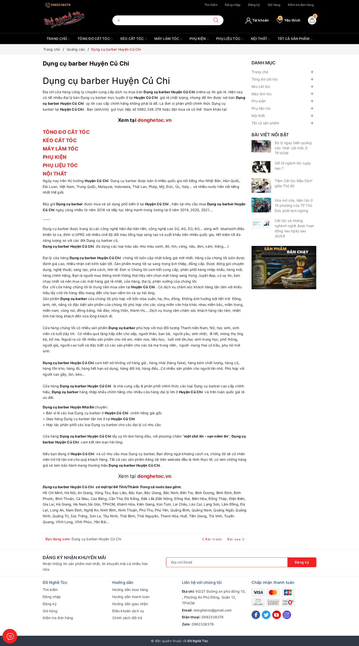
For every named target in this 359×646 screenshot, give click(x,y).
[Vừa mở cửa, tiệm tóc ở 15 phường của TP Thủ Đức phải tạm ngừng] (261, 205)
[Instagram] (287, 615)
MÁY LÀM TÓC (61, 149)
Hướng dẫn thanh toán (130, 597)
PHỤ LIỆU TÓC (61, 165)
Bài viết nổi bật (270, 134)
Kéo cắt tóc (132, 38)
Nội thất (259, 38)
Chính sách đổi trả (127, 618)
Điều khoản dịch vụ (128, 611)
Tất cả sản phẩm (294, 38)
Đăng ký (254, 5)
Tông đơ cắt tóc (94, 38)
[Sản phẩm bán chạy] (284, 267)
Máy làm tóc (167, 38)
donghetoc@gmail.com (213, 610)
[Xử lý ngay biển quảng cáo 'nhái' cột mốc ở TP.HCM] (261, 146)
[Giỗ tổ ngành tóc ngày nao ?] (261, 167)
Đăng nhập (232, 5)
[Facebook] (256, 615)
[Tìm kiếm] (215, 20)
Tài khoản (260, 20)
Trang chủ (57, 38)
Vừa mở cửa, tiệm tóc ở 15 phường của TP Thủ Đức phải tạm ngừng (294, 205)
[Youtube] (276, 615)
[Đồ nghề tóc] (64, 20)
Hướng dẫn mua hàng (130, 590)
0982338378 (60, 5)
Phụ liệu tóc (228, 38)
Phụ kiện (198, 38)
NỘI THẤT (55, 174)
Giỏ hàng (274, 5)
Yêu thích (289, 20)
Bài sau (234, 539)
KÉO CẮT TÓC (60, 140)
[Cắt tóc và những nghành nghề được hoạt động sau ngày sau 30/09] (261, 223)
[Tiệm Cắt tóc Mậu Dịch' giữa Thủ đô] (261, 185)
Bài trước (214, 539)
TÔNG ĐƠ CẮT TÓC (67, 132)
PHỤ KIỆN (55, 157)
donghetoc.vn (154, 120)
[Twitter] (266, 615)
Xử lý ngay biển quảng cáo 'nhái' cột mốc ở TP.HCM (293, 148)
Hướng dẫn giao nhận (130, 604)
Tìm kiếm (210, 5)
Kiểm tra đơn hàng (301, 5)
